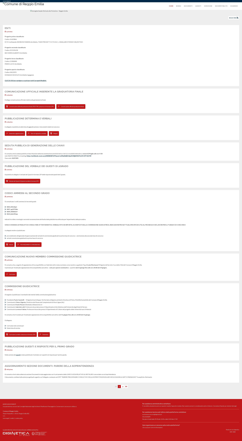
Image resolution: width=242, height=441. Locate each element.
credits (12, 418)
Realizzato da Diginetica (232, 429)
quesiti (18, 355)
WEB (234, 432)
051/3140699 (146, 417)
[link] (59, 156)
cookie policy (19, 418)
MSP (231, 432)
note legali (6, 418)
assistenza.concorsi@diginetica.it (152, 414)
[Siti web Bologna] (16, 435)
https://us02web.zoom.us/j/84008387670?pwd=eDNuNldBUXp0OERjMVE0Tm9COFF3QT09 (59, 156)
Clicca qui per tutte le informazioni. (152, 427)
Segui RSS (233, 18)
